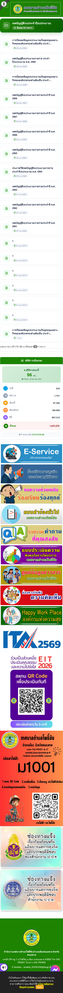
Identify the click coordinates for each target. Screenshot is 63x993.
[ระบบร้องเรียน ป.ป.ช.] (4, 967)
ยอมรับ (39, 987)
